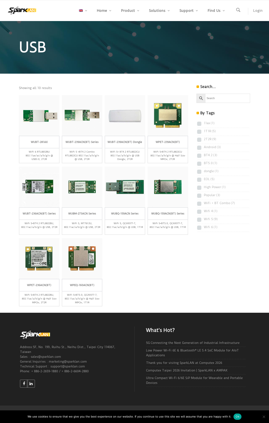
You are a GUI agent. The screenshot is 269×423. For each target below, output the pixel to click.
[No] (264, 417)
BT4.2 (210, 155)
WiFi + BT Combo (219, 203)
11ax (209, 123)
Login (258, 10)
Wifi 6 (211, 227)
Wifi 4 (211, 211)
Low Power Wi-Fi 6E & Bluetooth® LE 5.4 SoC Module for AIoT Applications (192, 353)
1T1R (210, 131)
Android (212, 147)
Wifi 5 (211, 219)
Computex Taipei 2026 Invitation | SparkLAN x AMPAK (186, 370)
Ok (237, 416)
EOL (209, 179)
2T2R (210, 139)
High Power (215, 187)
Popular (212, 195)
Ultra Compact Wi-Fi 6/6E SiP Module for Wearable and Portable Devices (194, 380)
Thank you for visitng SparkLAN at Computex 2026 (184, 363)
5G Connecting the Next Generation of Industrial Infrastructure (193, 343)
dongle (211, 171)
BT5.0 (210, 163)
